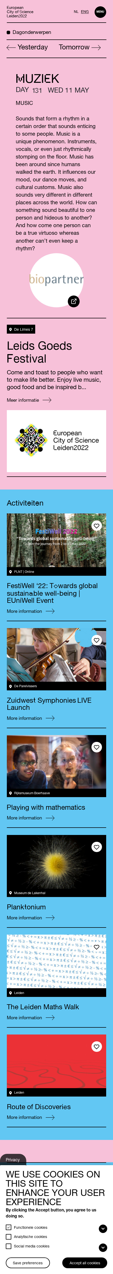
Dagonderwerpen (32, 32)
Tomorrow (75, 48)
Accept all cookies (85, 1263)
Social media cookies (31, 1246)
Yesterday (32, 48)
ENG (85, 12)
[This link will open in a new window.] (74, 301)
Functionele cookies (30, 1228)
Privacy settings (13, 1162)
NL (76, 12)
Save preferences (28, 1263)
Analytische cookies (30, 1237)
